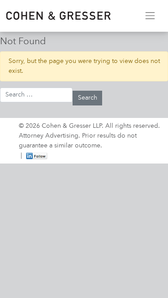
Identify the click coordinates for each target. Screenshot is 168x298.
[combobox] (36, 95)
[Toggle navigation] (149, 15)
